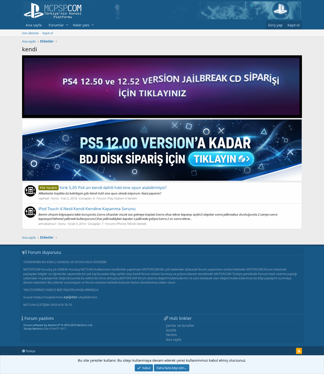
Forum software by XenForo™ (58, 325)
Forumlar (56, 25)
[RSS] (299, 351)
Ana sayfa (34, 25)
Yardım (171, 334)
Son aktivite (30, 33)
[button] (67, 25)
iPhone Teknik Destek (131, 224)
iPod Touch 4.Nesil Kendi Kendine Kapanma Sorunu (87, 208)
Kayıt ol (47, 33)
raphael (43, 198)
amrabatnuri (47, 224)
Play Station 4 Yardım (122, 198)
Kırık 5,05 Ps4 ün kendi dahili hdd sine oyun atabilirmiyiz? (103, 187)
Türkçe (30, 351)
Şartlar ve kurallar (180, 325)
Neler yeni (81, 25)
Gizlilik (171, 330)
